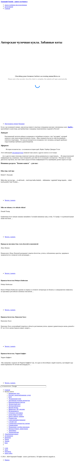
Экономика (12, 430)
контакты (8, 451)
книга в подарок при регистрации (16, 5)
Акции (7, 441)
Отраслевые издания (15, 414)
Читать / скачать (10, 200)
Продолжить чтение (11, 124)
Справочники (13, 425)
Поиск (7, 439)
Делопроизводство (15, 399)
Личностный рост (15, 404)
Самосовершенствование (17, 420)
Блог (6, 443)
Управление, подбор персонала (19, 427)
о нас (6, 448)
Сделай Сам (13, 421)
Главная (7, 390)
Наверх (7, 460)
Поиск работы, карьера (16, 416)
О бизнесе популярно (16, 413)
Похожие (21, 124)
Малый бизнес (13, 407)
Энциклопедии (14, 432)
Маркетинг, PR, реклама (17, 409)
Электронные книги (11, 434)
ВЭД (10, 397)
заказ (6, 450)
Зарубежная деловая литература (19, 400)
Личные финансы (14, 406)
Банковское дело (14, 393)
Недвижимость (14, 411)
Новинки (8, 437)
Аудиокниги (9, 436)
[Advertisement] (26, 24)
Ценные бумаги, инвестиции (18, 429)
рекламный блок (17, 153)
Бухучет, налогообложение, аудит (20, 395)
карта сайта (8, 453)
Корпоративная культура (17, 402)
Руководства (13, 418)
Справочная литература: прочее (19, 423)
